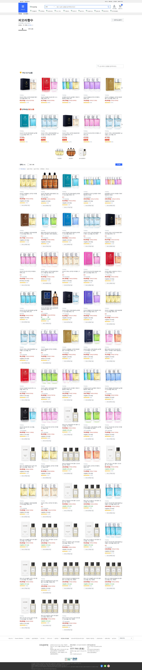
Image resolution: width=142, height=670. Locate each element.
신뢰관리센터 (99, 638)
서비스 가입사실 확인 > (92, 652)
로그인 (106, 1)
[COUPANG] (43, 645)
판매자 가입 (120, 1)
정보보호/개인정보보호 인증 (77, 638)
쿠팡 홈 (20, 13)
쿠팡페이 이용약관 (90, 638)
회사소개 (11, 638)
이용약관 (56, 638)
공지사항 (42, 638)
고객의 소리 (49, 638)
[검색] (108, 7)
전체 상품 (30, 29)
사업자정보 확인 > (54, 653)
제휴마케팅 (107, 638)
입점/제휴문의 (35, 638)
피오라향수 (25, 13)
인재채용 (28, 638)
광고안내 (114, 638)
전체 (47, 6)
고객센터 (115, 1)
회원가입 (110, 1)
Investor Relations (19, 638)
